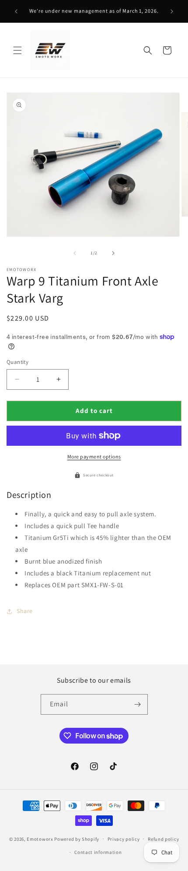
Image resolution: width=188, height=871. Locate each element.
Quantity (17, 362)
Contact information (98, 852)
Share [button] (25, 611)
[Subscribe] (137, 704)
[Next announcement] (171, 11)
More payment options (94, 456)
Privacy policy (124, 839)
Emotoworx (40, 839)
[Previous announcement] (16, 11)
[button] (17, 50)
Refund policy (163, 839)
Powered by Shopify (76, 839)
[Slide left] (74, 253)
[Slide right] (113, 253)
